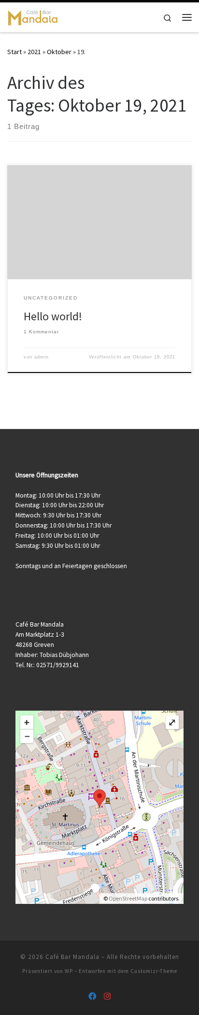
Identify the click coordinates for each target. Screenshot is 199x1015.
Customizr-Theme (153, 971)
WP (69, 971)
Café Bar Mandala (72, 957)
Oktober (59, 51)
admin (41, 357)
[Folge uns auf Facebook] (92, 996)
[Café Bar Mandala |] (32, 16)
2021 (34, 51)
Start (14, 51)
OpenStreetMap (128, 898)
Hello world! (53, 316)
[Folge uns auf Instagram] (107, 996)
